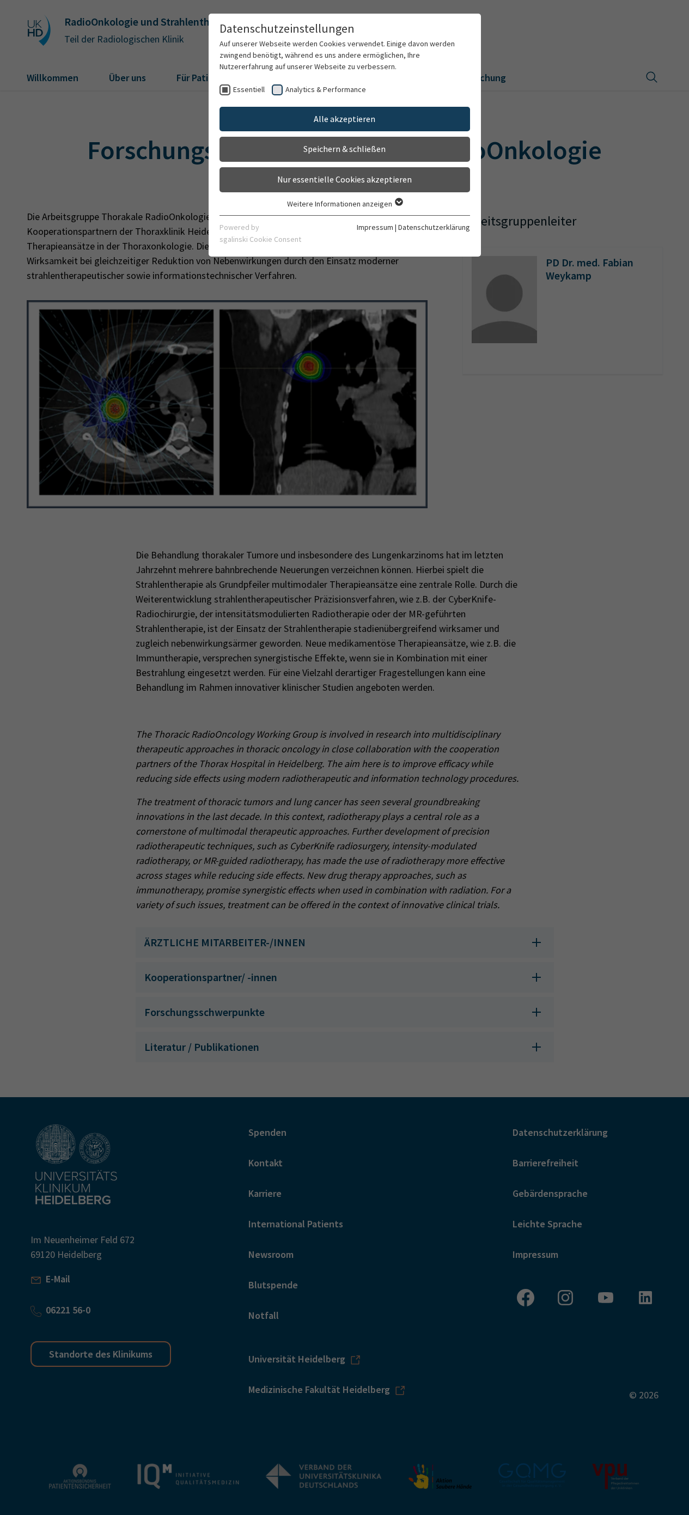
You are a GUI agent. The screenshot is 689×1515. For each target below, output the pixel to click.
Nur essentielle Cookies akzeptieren (344, 179)
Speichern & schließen (344, 148)
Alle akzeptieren (344, 118)
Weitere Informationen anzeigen (340, 204)
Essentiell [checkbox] (249, 89)
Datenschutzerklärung (434, 227)
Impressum (375, 227)
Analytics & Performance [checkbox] (325, 89)
